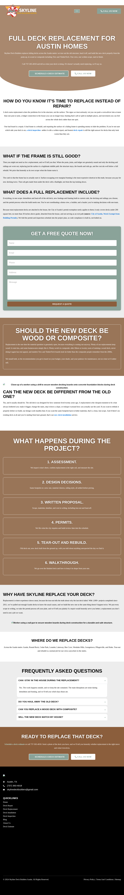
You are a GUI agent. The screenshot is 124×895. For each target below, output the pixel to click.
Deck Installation (9, 813)
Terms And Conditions (104, 879)
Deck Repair (8, 806)
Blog (5, 819)
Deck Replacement (10, 809)
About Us (7, 823)
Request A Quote (62, 304)
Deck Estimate (8, 827)
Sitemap (118, 879)
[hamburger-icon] (77, 11)
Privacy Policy (89, 879)
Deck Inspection (9, 816)
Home (5, 802)
